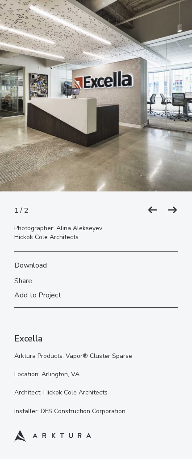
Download (30, 265)
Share (23, 281)
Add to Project (37, 295)
